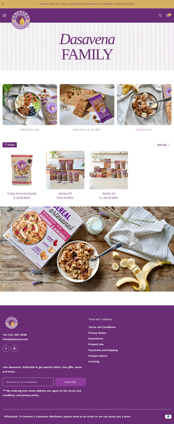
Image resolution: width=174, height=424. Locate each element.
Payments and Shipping (103, 350)
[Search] (160, 15)
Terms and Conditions (102, 327)
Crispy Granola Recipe (21, 193)
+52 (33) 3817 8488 (15, 334)
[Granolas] (30, 104)
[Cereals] (144, 104)
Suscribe (70, 381)
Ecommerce (95, 338)
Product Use (96, 344)
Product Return (97, 355)
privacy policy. (30, 395)
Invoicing (93, 361)
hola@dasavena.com (15, 339)
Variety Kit (65, 193)
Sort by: (162, 144)
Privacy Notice (97, 332)
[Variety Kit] (65, 170)
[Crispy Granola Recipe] (22, 170)
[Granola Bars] (87, 104)
